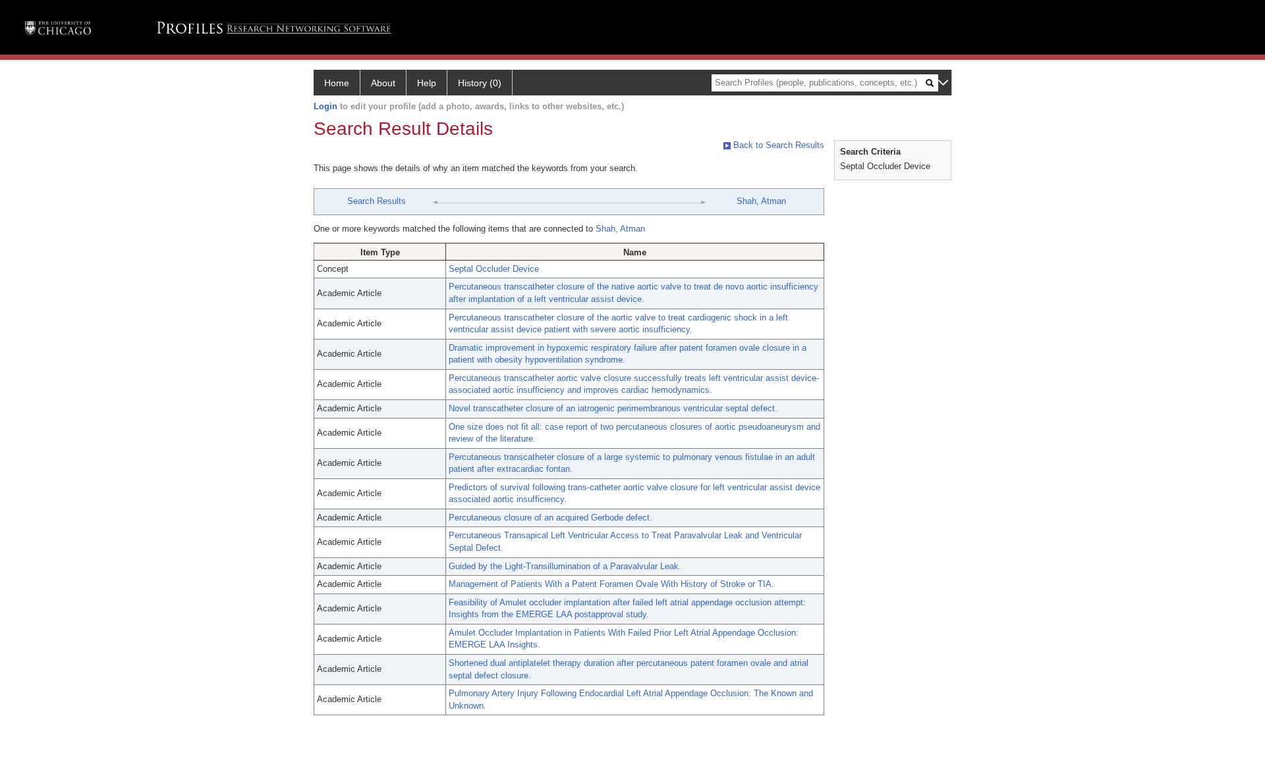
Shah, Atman (761, 201)
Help (426, 83)
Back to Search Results (777, 145)
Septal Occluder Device (494, 269)
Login (325, 106)
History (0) (479, 83)
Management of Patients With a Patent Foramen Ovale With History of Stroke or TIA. (611, 584)
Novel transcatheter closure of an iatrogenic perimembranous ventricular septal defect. (613, 408)
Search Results (376, 201)
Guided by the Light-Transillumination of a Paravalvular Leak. (565, 566)
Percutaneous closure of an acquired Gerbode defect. (550, 517)
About (383, 83)
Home (336, 83)
